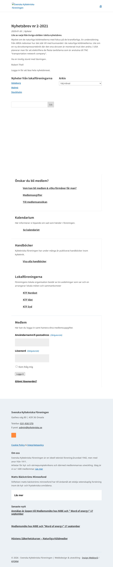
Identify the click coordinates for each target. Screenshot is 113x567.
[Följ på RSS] (13, 435)
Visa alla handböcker (34, 261)
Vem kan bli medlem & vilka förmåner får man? (50, 188)
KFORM (15, 561)
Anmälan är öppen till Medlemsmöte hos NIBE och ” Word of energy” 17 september (52, 512)
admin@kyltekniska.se (30, 427)
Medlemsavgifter (32, 195)
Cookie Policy (18, 445)
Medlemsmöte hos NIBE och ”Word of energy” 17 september (45, 526)
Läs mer (39, 468)
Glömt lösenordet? (26, 381)
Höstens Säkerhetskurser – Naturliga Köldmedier (39, 538)
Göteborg (16, 83)
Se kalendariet (31, 229)
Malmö (14, 87)
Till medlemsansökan (35, 202)
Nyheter (28, 31)
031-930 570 (26, 423)
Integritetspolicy (35, 445)
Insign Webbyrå (90, 557)
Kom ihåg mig (26, 366)
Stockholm (16, 92)
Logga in (20, 374)
